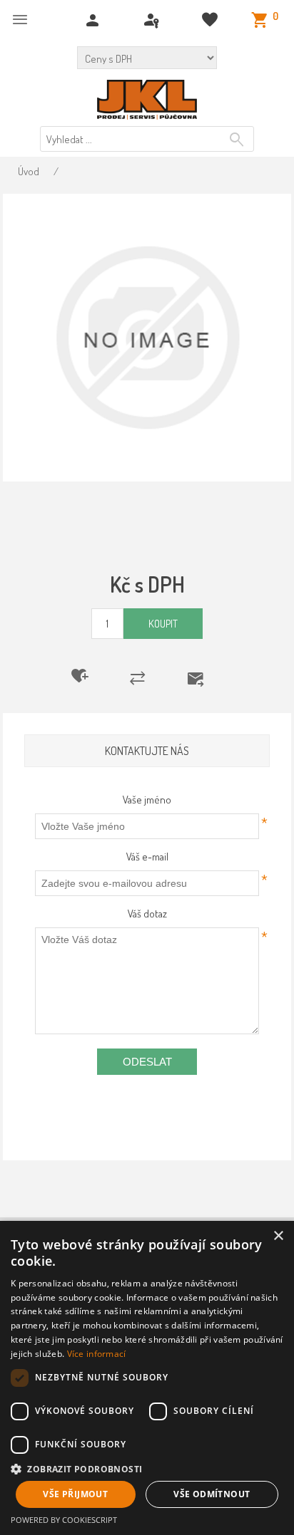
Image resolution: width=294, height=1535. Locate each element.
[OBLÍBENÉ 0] (212, 20)
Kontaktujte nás (147, 751)
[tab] (147, 751)
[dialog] (147, 1378)
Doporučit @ (204, 678)
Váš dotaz (147, 913)
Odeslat (147, 1062)
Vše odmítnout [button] (211, 1494)
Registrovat (94, 20)
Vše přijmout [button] (75, 1494)
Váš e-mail (147, 856)
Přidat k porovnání (147, 678)
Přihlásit (153, 20)
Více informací (96, 1354)
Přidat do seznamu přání (89, 676)
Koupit (163, 623)
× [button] (278, 1236)
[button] (147, 1468)
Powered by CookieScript (64, 1519)
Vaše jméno (147, 799)
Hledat (239, 139)
